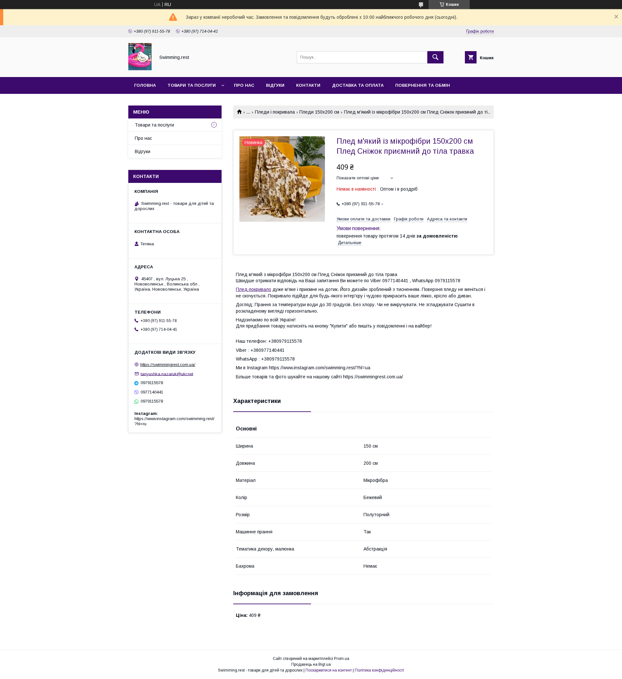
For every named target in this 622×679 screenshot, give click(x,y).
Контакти (308, 85)
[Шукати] (435, 57)
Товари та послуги (191, 85)
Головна (145, 85)
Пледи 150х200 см (319, 112)
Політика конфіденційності (379, 670)
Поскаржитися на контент (328, 670)
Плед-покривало (253, 289)
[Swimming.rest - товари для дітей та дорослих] (140, 68)
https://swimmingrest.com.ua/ (167, 364)
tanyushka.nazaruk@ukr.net (167, 373)
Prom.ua (341, 658)
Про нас (244, 85)
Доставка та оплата (358, 85)
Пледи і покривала (275, 112)
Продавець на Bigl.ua (311, 664)
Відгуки (275, 85)
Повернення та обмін (422, 85)
